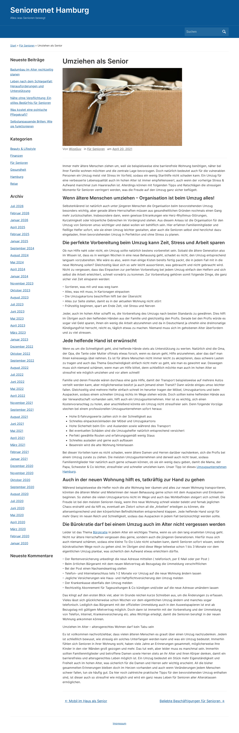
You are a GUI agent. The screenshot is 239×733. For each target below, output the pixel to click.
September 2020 (22, 487)
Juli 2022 (17, 374)
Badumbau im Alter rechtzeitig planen (31, 72)
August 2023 (19, 297)
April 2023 (17, 325)
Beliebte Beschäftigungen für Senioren (192, 701)
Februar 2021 (19, 452)
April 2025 (17, 227)
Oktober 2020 (20, 480)
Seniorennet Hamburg (49, 10)
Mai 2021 (16, 431)
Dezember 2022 (21, 346)
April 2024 (17, 269)
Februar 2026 (19, 213)
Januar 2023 (19, 339)
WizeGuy (75, 149)
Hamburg (16, 177)
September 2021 (22, 410)
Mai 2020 (17, 515)
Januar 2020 (19, 543)
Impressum (119, 723)
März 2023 (18, 332)
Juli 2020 (17, 501)
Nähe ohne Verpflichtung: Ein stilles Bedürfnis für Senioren (30, 100)
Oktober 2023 (20, 290)
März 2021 (17, 445)
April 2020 (17, 522)
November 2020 (21, 473)
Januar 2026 (19, 220)
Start (13, 45)
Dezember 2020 (21, 466)
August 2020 (19, 494)
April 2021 (17, 438)
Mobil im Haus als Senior (86, 701)
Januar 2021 (19, 459)
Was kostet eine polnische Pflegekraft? (28, 112)
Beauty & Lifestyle (23, 149)
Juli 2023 (17, 304)
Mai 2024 (17, 262)
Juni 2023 (17, 311)
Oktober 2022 (20, 353)
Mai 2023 (17, 318)
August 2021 (19, 417)
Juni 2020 (17, 508)
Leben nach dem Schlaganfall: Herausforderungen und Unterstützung (31, 86)
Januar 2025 (19, 241)
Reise (14, 183)
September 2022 (22, 360)
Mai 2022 (17, 389)
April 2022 (17, 396)
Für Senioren (27, 45)
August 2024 (19, 255)
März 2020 (18, 529)
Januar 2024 (19, 276)
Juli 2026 (17, 206)
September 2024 (22, 248)
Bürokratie (100, 532)
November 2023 (21, 283)
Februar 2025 (19, 234)
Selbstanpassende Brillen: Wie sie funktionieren (31, 124)
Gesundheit (18, 169)
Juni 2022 (17, 381)
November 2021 (21, 403)
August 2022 (19, 367)
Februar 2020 (19, 536)
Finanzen (16, 155)
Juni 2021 (17, 424)
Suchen (224, 31)
